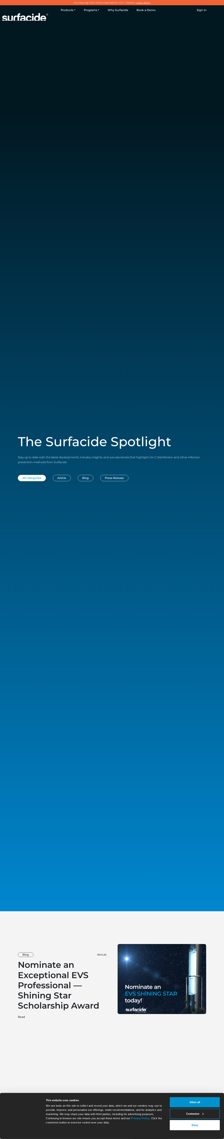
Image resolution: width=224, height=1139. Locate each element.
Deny (195, 1125)
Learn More (143, 2)
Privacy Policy (140, 1118)
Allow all (195, 1102)
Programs (90, 10)
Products (67, 10)
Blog (85, 478)
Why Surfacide (118, 10)
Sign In (201, 10)
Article (61, 478)
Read (22, 1017)
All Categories (31, 478)
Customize (192, 1113)
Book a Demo (146, 10)
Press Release (114, 478)
